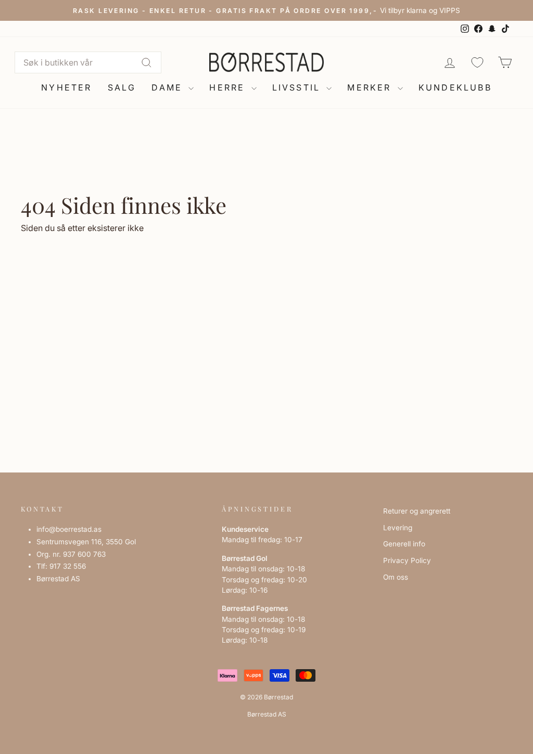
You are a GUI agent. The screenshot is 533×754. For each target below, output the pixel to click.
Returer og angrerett (416, 511)
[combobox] (88, 62)
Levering (397, 527)
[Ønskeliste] (477, 62)
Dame (168, 87)
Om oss (395, 577)
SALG (122, 87)
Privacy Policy (407, 560)
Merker (371, 87)
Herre (228, 87)
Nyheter (66, 87)
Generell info (404, 544)
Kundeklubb (455, 87)
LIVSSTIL (298, 87)
